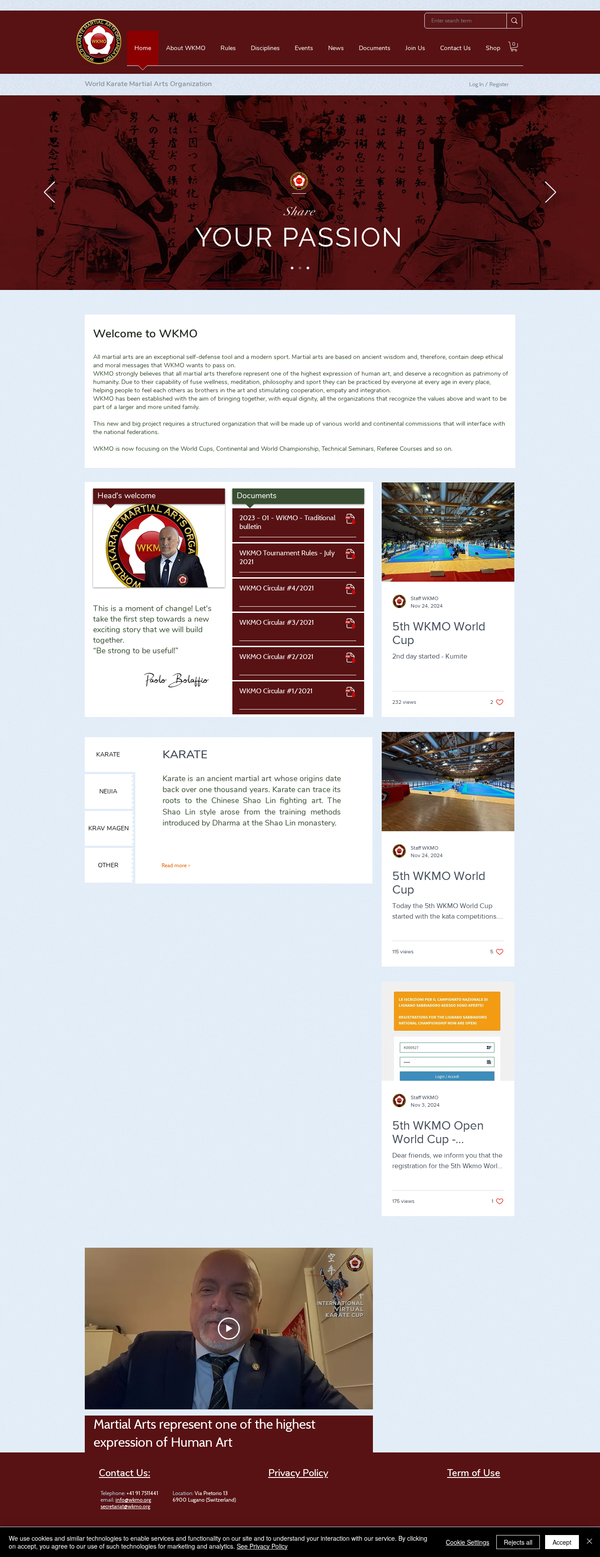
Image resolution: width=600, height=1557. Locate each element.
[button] (186, 51)
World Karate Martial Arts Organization (148, 84)
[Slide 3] (308, 268)
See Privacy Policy (262, 1546)
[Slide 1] (292, 268)
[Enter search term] (514, 20)
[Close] (589, 1542)
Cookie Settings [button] (467, 1542)
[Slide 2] (300, 268)
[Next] (550, 192)
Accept (562, 1542)
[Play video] (229, 1329)
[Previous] (49, 192)
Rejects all (518, 1542)
